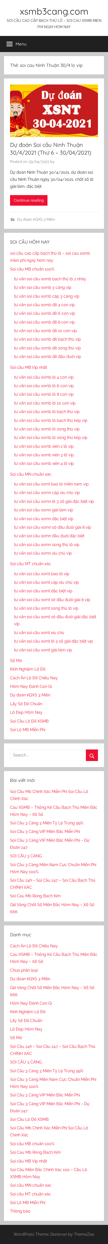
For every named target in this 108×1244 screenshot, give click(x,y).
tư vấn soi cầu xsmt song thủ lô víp (46, 608)
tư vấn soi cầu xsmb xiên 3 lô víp (44, 455)
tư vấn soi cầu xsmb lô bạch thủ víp (47, 411)
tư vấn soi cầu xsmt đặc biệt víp (43, 591)
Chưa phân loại (24, 970)
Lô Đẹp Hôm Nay (26, 712)
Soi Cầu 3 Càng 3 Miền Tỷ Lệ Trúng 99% (46, 823)
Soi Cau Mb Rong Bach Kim (35, 896)
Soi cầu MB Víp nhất (28, 367)
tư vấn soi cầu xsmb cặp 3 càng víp (46, 296)
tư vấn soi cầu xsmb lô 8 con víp (44, 394)
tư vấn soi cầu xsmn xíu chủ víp (43, 553)
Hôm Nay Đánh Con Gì (31, 686)
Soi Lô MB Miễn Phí (27, 729)
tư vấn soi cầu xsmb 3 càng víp (42, 287)
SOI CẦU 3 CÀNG (26, 856)
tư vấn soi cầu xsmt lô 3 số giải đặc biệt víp (53, 641)
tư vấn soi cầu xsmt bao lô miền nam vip (51, 484)
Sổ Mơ (16, 660)
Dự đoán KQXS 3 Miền (36, 219)
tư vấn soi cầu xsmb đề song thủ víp (47, 348)
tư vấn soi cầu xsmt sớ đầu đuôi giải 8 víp (52, 599)
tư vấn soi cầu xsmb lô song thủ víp (47, 429)
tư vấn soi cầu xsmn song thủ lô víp (46, 544)
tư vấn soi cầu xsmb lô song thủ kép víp (50, 437)
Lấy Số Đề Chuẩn (26, 703)
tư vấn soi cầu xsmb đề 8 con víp (44, 322)
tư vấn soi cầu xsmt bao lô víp (41, 573)
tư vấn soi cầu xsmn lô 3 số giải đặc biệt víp (54, 501)
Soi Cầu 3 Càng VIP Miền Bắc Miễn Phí (45, 831)
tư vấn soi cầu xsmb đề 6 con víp (44, 313)
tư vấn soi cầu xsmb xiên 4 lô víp (44, 463)
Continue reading (29, 200)
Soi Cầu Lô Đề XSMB (29, 721)
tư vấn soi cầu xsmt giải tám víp (43, 650)
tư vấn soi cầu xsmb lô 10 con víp (45, 403)
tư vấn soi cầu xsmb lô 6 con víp (44, 385)
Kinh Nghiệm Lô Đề (27, 669)
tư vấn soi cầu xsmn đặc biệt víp (43, 518)
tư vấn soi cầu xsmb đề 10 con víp (45, 330)
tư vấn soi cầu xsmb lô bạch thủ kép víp (50, 420)
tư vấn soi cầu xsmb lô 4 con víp (44, 377)
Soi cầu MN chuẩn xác (30, 474)
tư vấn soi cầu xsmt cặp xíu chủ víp (46, 582)
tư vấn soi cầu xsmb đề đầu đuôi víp (47, 356)
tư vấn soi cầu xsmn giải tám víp (43, 510)
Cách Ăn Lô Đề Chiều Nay (34, 678)
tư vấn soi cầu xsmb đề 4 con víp (44, 304)
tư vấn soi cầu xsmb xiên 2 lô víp (44, 446)
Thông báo (20, 1211)
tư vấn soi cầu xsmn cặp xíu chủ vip (47, 492)
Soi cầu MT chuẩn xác (30, 563)
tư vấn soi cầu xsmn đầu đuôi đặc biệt (49, 536)
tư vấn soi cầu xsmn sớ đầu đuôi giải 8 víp (52, 527)
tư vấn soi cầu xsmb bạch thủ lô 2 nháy (50, 279)
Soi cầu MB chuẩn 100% (32, 269)
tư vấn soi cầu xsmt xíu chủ (39, 632)
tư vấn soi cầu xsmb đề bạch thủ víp (47, 339)
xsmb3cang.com (54, 11)
